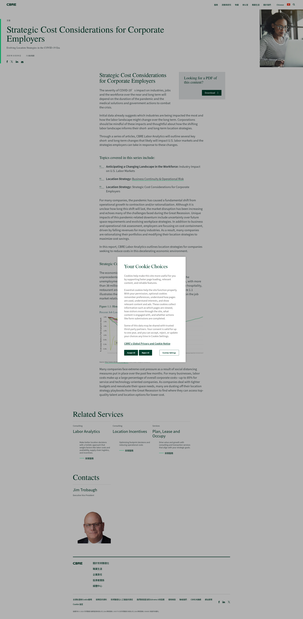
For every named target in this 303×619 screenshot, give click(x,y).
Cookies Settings (169, 352)
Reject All (145, 352)
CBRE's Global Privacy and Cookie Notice (147, 343)
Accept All (131, 352)
